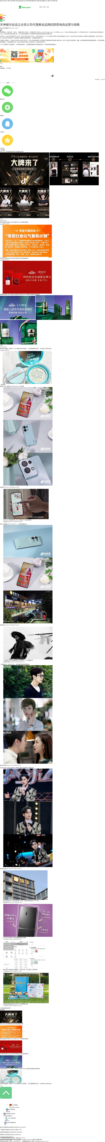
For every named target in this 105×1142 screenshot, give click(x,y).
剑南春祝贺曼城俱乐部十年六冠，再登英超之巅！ (16, 1004)
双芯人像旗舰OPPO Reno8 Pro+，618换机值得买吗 (13, 524)
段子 (46, 0)
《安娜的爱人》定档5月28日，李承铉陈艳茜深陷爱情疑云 (15, 664)
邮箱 (33, 0)
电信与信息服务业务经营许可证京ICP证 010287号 (13, 1127)
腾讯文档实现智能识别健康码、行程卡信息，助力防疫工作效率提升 (20, 969)
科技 (56, 0)
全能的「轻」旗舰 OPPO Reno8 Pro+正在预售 (12, 386)
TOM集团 (2, 1138)
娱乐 (9, 0)
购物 (53, 0)
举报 (1, 66)
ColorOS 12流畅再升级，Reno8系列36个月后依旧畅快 (17, 520)
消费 (48, 0)
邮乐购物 (7, 1138)
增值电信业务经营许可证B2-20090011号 (10, 1134)
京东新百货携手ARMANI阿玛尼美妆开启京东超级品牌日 (14, 258)
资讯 (4, 0)
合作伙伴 (12, 1138)
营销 (30, 0)
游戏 (19, 0)
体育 (11, 0)
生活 (25, 0)
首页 (1, 0)
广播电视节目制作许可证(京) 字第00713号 (11, 1129)
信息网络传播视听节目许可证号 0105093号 (11, 1132)
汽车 (51, 0)
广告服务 (17, 1138)
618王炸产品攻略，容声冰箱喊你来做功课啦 (14, 937)
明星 (14, 0)
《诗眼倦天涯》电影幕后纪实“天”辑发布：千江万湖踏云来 (18, 660)
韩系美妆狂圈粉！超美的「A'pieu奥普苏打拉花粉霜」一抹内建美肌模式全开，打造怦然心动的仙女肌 (25, 348)
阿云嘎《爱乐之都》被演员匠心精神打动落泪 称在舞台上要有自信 (17, 767)
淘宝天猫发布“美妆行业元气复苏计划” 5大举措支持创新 (14, 222)
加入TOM (22, 1138)
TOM (1, 224)
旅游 (22, 0)
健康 (43, 0)
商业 (35, 0)
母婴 (27, 0)
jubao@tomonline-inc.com (42, 1141)
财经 (40, 0)
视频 (38, 0)
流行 (6, 0)
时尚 (17, 0)
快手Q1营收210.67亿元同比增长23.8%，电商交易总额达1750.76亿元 (21, 900)
